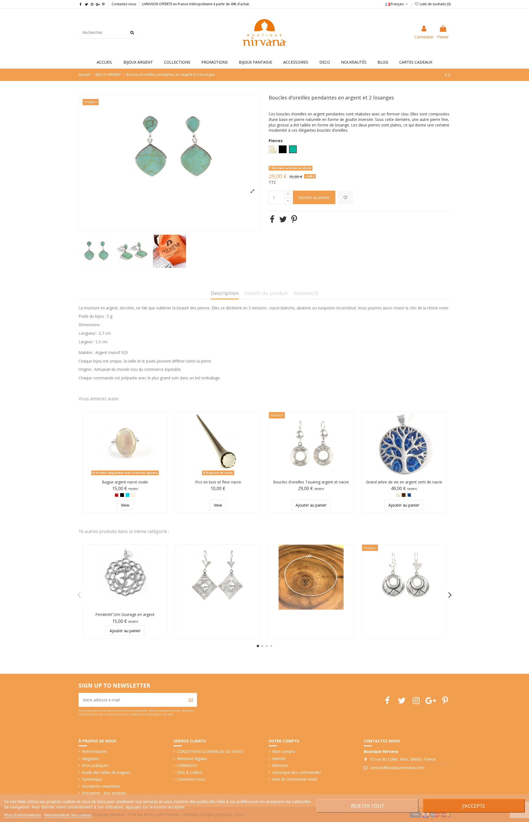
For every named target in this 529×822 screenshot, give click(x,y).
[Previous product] (446, 75)
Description (225, 293)
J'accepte (473, 805)
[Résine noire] (122, 495)
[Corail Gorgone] (116, 495)
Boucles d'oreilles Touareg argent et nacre (311, 482)
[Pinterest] (294, 219)
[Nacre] (133, 495)
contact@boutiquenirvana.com (397, 767)
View (125, 505)
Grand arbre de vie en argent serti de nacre (404, 482)
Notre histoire (94, 751)
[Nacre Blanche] (398, 495)
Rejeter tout (367, 805)
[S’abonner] (191, 700)
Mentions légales (192, 758)
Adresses (280, 765)
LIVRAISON (187, 765)
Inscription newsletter (101, 786)
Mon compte (283, 751)
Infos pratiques (95, 765)
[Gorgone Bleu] (409, 495)
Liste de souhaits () (434, 4)
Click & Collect (189, 772)
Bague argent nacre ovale (125, 482)
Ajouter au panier (314, 197)
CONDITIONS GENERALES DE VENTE (210, 751)
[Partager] (272, 219)
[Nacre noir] (404, 495)
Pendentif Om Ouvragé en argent (125, 614)
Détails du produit (266, 293)
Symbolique (92, 779)
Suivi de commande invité (294, 779)
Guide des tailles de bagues (106, 772)
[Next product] (449, 75)
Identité (278, 758)
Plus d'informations (22, 815)
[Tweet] (283, 219)
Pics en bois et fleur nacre (218, 482)
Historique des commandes (296, 772)
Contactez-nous (124, 4)
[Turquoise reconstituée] (127, 495)
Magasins (90, 758)
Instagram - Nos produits (104, 793)
